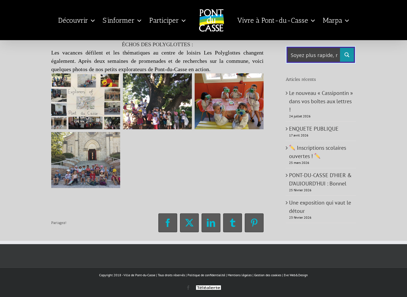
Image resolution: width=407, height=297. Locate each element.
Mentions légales (240, 275)
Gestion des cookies (267, 275)
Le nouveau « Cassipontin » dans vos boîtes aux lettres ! (321, 101)
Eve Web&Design (296, 275)
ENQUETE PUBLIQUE (314, 128)
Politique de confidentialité (206, 275)
